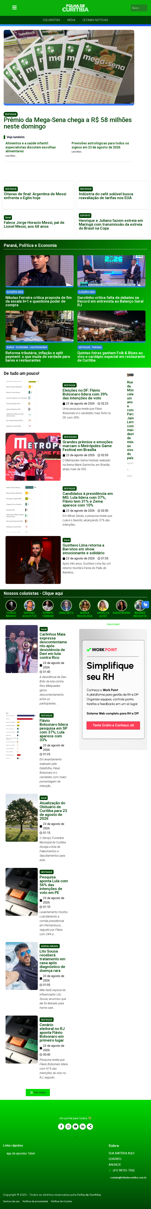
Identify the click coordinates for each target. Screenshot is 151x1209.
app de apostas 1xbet (21, 1153)
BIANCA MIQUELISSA (84, 614)
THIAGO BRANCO (11, 614)
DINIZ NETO (66, 612)
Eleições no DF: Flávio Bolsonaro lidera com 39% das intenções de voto (85, 394)
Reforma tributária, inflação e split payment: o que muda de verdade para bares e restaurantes (38, 356)
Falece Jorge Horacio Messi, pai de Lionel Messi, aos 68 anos (34, 224)
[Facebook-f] (61, 1126)
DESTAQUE (10, 114)
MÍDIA (71, 20)
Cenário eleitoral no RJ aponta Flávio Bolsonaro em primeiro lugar (52, 1033)
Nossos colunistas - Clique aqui (33, 593)
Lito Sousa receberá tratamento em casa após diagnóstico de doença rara (52, 961)
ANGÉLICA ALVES (103, 614)
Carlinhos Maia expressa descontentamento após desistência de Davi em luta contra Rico (53, 646)
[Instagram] (68, 1126)
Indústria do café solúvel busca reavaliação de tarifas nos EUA (106, 196)
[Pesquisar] (145, 8)
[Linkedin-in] (83, 1126)
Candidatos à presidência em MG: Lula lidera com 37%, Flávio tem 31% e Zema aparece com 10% (88, 499)
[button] (38, 1092)
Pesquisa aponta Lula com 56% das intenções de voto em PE (54, 885)
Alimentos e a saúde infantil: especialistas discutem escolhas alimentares (31, 147)
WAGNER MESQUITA (140, 614)
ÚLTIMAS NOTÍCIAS (95, 20)
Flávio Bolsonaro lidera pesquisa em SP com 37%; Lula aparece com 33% (54, 730)
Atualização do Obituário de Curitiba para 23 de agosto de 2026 (53, 811)
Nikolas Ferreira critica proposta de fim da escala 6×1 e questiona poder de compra (39, 301)
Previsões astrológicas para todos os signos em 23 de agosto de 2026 (100, 145)
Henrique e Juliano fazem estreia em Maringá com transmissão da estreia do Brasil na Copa (111, 224)
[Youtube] (75, 1126)
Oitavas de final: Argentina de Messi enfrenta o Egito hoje (35, 196)
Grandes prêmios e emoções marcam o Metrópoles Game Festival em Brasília (88, 446)
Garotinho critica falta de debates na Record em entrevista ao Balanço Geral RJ (110, 301)
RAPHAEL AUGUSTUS (29, 614)
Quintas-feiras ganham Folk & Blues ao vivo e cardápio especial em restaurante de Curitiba (111, 356)
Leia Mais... (11, 156)
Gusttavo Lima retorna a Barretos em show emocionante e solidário (83, 549)
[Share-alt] (90, 1126)
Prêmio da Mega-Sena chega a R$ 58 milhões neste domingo (68, 123)
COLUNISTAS (51, 20)
